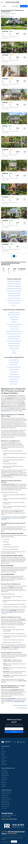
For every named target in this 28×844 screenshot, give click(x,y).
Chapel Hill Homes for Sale (14, 312)
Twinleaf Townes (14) (14, 379)
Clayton (3, 753)
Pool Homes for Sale (14, 329)
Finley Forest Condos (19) (14, 369)
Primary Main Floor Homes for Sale (14, 333)
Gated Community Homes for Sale (14, 341)
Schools (14, 350)
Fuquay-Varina (4, 757)
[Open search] (23, 2)
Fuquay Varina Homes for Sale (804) (14, 288)
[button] (2, 2)
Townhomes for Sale (14, 317)
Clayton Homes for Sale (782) (14, 293)
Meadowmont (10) (14, 381)
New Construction (5, 797)
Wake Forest (4, 764)
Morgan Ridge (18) (14, 374)
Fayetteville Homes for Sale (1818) (14, 286)
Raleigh (3, 762)
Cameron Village (5, 773)
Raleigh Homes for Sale (6, 791)
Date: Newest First (9, 16)
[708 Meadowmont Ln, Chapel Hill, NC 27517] (14, 71)
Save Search (23, 6)
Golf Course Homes (6, 806)
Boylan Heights (5, 771)
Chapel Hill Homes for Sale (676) (14, 300)
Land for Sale (14, 321)
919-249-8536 (24, 707)
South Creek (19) (14, 371)
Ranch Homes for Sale (14, 348)
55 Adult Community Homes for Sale (14, 331)
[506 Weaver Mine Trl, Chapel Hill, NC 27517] (14, 118)
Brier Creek (4, 770)
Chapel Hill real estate (19, 701)
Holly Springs (4, 760)
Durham (3, 755)
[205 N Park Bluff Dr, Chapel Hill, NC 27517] (14, 94)
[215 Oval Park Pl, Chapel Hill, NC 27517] (14, 141)
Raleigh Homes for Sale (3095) (14, 281)
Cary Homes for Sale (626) (14, 302)
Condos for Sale (14, 319)
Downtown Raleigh (5, 775)
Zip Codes (14, 352)
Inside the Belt (4, 779)
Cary (2, 749)
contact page (9, 612)
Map (15, 841)
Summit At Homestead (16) (14, 376)
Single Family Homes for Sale (14, 314)
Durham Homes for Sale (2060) (14, 283)
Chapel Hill (4, 751)
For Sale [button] (4, 6)
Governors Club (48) (14, 362)
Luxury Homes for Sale (14, 326)
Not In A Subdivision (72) (14, 360)
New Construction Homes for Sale (14, 324)
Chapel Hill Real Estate (22, 705)
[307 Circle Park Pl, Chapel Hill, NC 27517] (14, 47)
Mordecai (3, 780)
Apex (3, 748)
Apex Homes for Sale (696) (14, 298)
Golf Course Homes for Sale (14, 345)
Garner (3, 758)
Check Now (14, 731)
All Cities (13, 305)
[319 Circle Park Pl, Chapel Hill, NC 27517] (14, 189)
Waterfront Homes (5, 802)
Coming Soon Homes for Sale (14, 336)
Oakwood (4, 784)
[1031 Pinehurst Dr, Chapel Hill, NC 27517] (14, 165)
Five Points (4, 777)
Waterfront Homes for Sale (14, 338)
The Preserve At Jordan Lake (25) (14, 367)
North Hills (4, 782)
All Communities (13, 383)
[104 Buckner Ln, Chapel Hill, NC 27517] (14, 23)
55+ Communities (5, 800)
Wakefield (3, 786)
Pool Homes (4, 808)
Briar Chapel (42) (14, 364)
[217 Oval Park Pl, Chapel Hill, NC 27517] (14, 212)
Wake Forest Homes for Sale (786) (14, 290)
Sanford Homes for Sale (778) (14, 295)
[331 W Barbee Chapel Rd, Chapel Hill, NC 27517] (14, 236)
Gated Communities (6, 804)
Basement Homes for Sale (14, 343)
